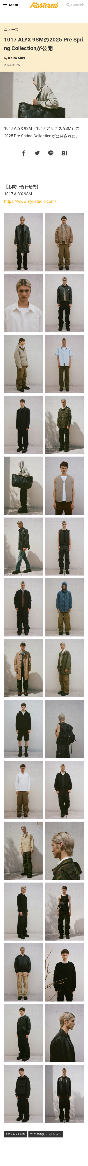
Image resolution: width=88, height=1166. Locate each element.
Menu (14, 5)
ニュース (11, 29)
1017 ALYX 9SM (15, 1134)
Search (78, 5)
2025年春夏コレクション (45, 1134)
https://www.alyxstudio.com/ (30, 201)
